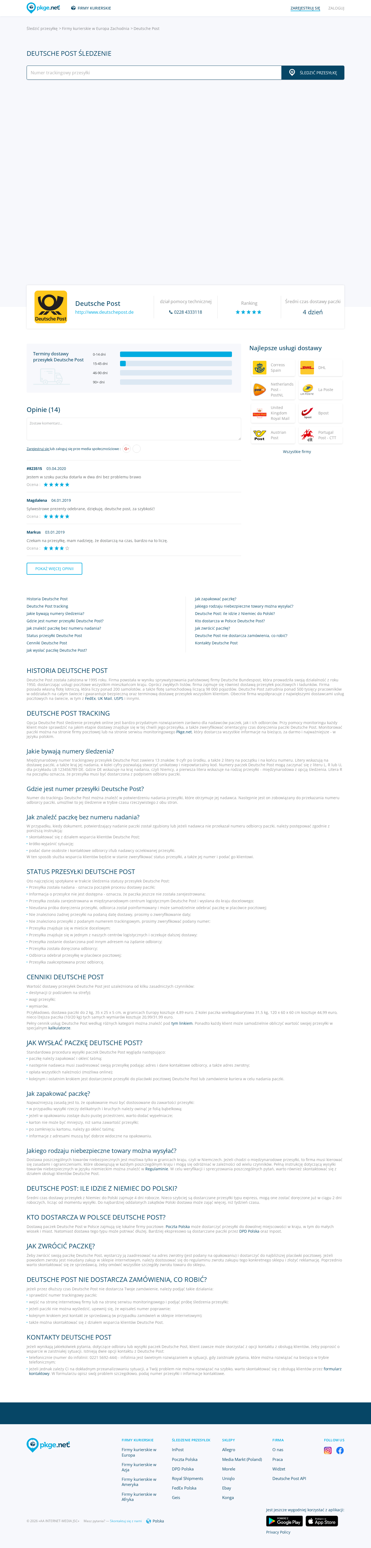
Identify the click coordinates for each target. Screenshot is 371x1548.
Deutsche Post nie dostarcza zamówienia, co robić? (241, 635)
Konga (228, 1497)
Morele (228, 1469)
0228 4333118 (188, 312)
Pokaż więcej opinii (54, 568)
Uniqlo (228, 1478)
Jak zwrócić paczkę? (212, 628)
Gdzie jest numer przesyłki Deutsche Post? (65, 620)
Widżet (278, 1469)
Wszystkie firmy (297, 451)
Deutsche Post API (289, 1478)
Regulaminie (156, 1168)
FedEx (90, 698)
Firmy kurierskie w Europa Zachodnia (95, 28)
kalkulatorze (59, 1027)
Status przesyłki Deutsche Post (54, 635)
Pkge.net (184, 731)
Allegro (228, 1449)
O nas (277, 1449)
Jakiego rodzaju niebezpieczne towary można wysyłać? (244, 606)
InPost (178, 1449)
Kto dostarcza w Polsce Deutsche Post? (230, 620)
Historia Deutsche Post (47, 598)
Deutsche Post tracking (47, 606)
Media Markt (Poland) (242, 1459)
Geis (176, 1497)
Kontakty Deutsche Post (216, 642)
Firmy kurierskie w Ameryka (139, 1481)
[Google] (126, 449)
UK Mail (105, 698)
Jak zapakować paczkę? (215, 598)
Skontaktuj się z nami (126, 1521)
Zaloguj (336, 8)
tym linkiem (182, 1023)
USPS (118, 698)
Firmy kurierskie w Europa (139, 1452)
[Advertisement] (185, 131)
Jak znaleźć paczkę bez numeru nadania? (64, 628)
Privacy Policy (278, 1532)
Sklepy (228, 1440)
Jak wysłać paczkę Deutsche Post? (57, 650)
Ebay (226, 1488)
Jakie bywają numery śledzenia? (55, 613)
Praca (277, 1459)
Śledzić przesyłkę (42, 28)
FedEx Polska (184, 1488)
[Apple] (137, 449)
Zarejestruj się (38, 448)
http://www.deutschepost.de (104, 312)
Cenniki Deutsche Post (47, 642)
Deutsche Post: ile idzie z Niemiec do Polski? (235, 613)
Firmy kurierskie (94, 8)
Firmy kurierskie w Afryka (139, 1496)
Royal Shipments (187, 1478)
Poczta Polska (178, 1226)
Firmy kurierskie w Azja (139, 1467)
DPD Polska (249, 1231)
